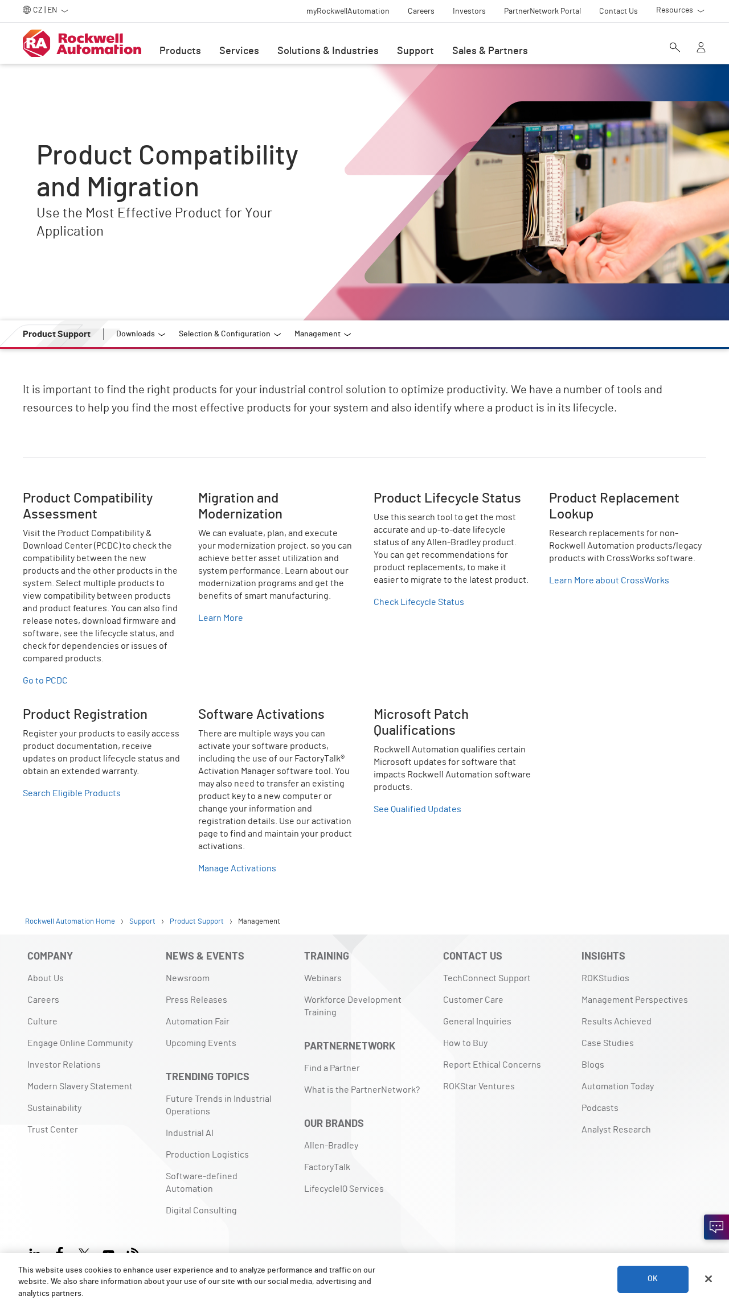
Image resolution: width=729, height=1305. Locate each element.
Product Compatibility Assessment (92, 497)
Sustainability (54, 1108)
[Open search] (675, 48)
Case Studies (607, 1043)
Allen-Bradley (331, 1145)
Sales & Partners (490, 51)
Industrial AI (190, 1133)
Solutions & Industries (328, 51)
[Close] (708, 1278)
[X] (84, 1252)
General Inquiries (477, 1021)
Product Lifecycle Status (422, 497)
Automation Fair (198, 1021)
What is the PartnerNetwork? (362, 1089)
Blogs (592, 1064)
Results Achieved (616, 1021)
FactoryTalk (327, 1167)
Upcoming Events (201, 1043)
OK (653, 1279)
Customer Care (473, 1000)
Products (180, 51)
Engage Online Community (80, 1043)
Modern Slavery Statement (80, 1086)
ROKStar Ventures (479, 1086)
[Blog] (133, 1252)
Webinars (323, 978)
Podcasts (600, 1108)
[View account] (701, 48)
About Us (45, 978)
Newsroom (188, 978)
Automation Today (617, 1086)
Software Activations (240, 713)
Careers (43, 1000)
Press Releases (196, 1000)
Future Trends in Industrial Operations (219, 1105)
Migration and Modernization (254, 497)
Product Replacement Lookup (608, 497)
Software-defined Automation (201, 1182)
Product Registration (65, 713)
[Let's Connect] (716, 1227)
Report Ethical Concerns (492, 1064)
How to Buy (465, 1043)
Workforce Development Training (353, 1006)
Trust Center (52, 1129)
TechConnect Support (487, 978)
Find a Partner (332, 1068)
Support (415, 51)
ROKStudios (605, 978)
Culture (42, 1021)
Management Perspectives (634, 1000)
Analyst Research (616, 1129)
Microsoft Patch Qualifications (433, 713)
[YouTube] (108, 1252)
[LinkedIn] (37, 1252)
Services (239, 51)
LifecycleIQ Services (344, 1188)
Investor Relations (64, 1064)
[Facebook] (59, 1252)
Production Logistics (207, 1154)
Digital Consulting (201, 1210)
